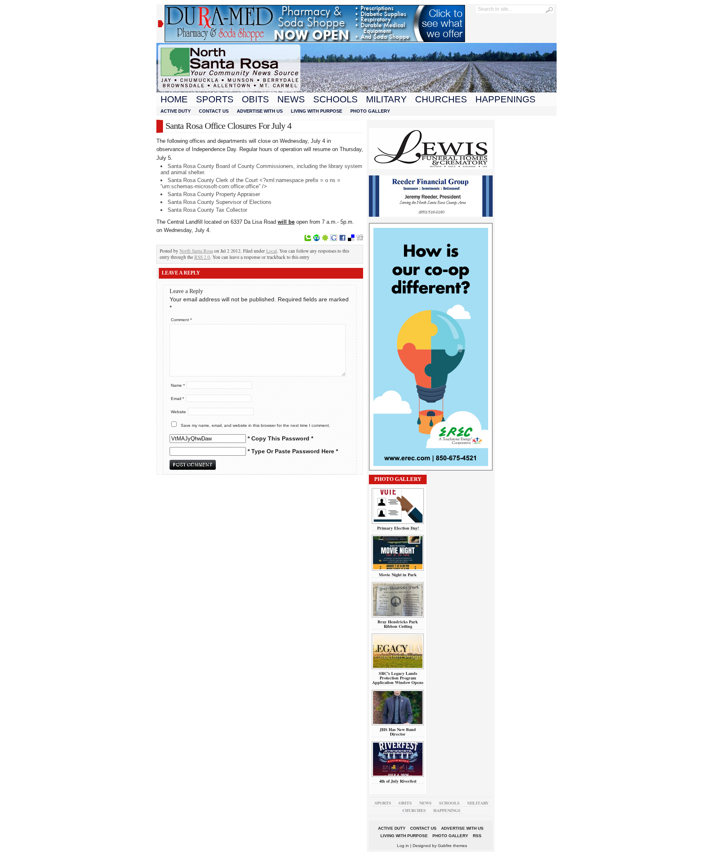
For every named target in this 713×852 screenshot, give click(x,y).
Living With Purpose (316, 111)
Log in (403, 845)
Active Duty (176, 111)
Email (177, 398)
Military (386, 99)
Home (174, 99)
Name (178, 385)
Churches (441, 99)
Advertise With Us (260, 111)
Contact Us (214, 111)
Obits (255, 99)
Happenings (505, 99)
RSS (477, 835)
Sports (215, 99)
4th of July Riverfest (397, 781)
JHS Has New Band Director (398, 731)
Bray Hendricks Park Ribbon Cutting (398, 624)
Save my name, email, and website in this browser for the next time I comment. (255, 425)
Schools (335, 99)
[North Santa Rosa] (356, 90)
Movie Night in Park (398, 574)
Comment (181, 319)
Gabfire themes (452, 845)
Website (178, 411)
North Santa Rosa (196, 251)
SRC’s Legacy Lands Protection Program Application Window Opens (397, 678)
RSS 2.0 (202, 257)
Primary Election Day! (398, 528)
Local (271, 251)
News (291, 99)
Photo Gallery (370, 111)
